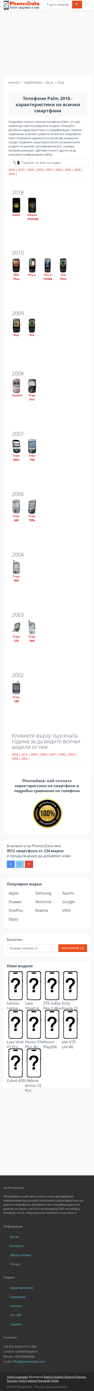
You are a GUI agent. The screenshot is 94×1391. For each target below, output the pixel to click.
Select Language (17, 1377)
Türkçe (22, 1381)
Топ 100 (15, 1315)
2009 (30, 170)
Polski (55, 1381)
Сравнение (18, 1297)
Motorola (43, 901)
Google (68, 901)
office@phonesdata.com (28, 1361)
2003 (77, 170)
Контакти (16, 1246)
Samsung (43, 893)
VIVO (66, 910)
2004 (68, 170)
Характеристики (21, 1288)
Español (59, 1377)
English (48, 1377)
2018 (11, 170)
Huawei (15, 901)
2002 (11, 174)
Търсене (16, 1324)
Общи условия (20, 1255)
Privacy (15, 1264)
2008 (40, 170)
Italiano (32, 1381)
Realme (41, 910)
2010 (21, 170)
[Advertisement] (47, 44)
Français (81, 1377)
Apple (13, 893)
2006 (58, 170)
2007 (49, 170)
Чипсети (16, 1306)
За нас (14, 1237)
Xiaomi (68, 893)
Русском (12, 1381)
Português (44, 1381)
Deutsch (69, 1377)
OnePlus (16, 910)
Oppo (13, 919)
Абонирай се (72, 948)
